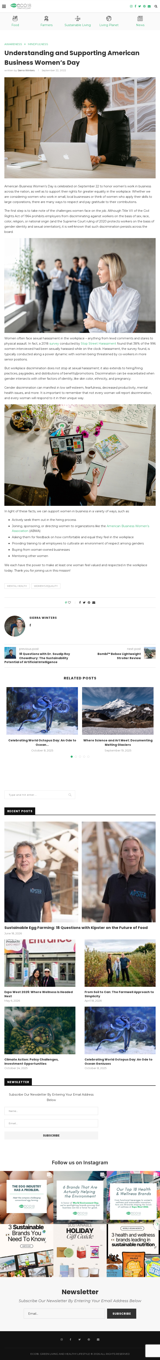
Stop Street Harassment (98, 343)
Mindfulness (38, 44)
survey (54, 343)
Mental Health (17, 586)
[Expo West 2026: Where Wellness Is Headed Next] (39, 963)
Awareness (13, 44)
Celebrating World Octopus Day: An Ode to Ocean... (42, 742)
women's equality (46, 586)
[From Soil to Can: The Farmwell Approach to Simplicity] (120, 963)
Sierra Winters (26, 70)
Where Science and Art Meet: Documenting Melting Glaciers (117, 742)
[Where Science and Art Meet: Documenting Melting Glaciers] (118, 711)
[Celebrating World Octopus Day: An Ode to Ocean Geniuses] (42, 711)
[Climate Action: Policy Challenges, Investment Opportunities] (39, 1030)
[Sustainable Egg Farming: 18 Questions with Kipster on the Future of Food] (80, 871)
